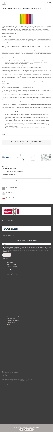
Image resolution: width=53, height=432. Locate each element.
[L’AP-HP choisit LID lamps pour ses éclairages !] (7, 154)
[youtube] (10, 269)
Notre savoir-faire (11, 318)
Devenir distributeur (11, 264)
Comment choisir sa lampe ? (13, 320)
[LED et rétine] (46, 154)
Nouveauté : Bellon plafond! (9, 174)
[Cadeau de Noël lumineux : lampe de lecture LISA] (33, 154)
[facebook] (7, 269)
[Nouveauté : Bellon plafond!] (20, 154)
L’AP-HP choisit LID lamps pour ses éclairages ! (13, 171)
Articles (8, 324)
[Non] (51, 428)
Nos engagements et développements (15, 316)
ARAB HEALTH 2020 (10, 197)
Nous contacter (10, 262)
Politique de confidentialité (13, 274)
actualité (3, 134)
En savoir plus (28, 429)
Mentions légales (10, 273)
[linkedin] (12, 269)
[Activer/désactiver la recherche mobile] (47, 3)
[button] (3, 157)
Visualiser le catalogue (12, 266)
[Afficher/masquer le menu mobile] (50, 3)
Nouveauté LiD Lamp (7, 177)
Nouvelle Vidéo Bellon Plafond (9, 168)
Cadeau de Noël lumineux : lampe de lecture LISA (13, 180)
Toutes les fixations (11, 322)
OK (21, 429)
